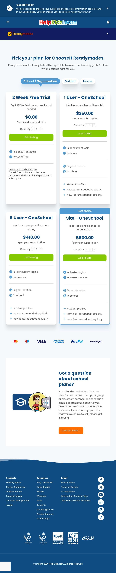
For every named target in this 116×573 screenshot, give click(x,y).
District (70, 81)
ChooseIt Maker (14, 496)
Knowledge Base (45, 509)
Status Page (43, 518)
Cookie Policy (29, 12)
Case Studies (43, 487)
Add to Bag (31, 137)
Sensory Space (13, 482)
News (39, 500)
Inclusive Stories (14, 491)
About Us (41, 505)
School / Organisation (40, 81)
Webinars (41, 496)
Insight (9, 505)
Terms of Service (69, 487)
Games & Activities (15, 487)
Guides (40, 491)
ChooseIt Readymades (17, 500)
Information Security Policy (74, 496)
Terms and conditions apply (23, 169)
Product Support (45, 514)
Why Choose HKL (45, 482)
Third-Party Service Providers (75, 500)
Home (87, 81)
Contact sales (70, 430)
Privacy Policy (68, 482)
